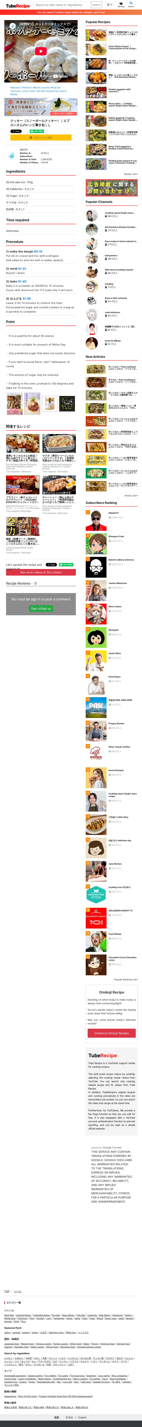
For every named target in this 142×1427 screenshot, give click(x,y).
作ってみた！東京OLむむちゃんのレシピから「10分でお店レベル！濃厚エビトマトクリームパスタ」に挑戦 (123, 446)
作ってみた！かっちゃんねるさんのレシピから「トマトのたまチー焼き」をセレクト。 (123, 420)
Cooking (109, 284)
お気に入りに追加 (43, 137)
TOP (6, 1291)
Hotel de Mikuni (113, 341)
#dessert (15, 87)
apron (24, 149)
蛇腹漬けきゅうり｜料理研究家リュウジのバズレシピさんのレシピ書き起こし (123, 133)
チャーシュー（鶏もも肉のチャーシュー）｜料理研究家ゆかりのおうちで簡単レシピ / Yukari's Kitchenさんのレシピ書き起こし (58, 499)
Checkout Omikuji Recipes (112, 1033)
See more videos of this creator (41, 572)
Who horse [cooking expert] (119, 270)
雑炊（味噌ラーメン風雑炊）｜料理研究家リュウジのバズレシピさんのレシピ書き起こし (22, 541)
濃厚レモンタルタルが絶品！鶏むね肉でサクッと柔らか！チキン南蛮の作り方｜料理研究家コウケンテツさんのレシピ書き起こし (22, 458)
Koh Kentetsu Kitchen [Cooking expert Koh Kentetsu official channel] (120, 227)
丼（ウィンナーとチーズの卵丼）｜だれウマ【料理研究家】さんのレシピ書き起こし (123, 62)
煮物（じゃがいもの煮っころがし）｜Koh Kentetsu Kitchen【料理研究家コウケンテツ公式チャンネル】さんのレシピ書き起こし (123, 76)
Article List (131, 495)
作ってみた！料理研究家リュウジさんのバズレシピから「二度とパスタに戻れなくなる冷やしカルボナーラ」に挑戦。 (123, 433)
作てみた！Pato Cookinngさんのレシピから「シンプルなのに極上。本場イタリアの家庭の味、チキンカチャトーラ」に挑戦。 (123, 381)
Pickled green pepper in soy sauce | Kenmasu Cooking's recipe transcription (123, 162)
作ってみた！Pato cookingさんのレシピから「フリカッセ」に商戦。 (123, 368)
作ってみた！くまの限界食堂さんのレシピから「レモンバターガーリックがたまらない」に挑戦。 (123, 459)
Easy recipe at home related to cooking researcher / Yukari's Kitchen (120, 241)
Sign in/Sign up (41, 608)
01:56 (27, 298)
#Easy (13, 94)
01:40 (22, 281)
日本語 (69, 1417)
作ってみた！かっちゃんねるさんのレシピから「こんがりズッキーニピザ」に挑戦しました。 (123, 472)
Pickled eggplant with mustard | (120, 90)
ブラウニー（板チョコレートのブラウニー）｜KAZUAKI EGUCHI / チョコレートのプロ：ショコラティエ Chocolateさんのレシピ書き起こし (22, 499)
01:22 (22, 268)
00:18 (38, 251)
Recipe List (130, 174)
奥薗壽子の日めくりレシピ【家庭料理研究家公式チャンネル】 (120, 327)
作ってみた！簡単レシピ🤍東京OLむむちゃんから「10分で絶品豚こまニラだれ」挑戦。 (123, 407)
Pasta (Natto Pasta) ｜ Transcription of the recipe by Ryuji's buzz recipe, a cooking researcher (122, 47)
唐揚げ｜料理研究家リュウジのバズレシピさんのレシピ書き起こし (123, 33)
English (82, 1417)
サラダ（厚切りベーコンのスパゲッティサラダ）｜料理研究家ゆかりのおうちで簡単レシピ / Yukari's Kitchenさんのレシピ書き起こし (59, 458)
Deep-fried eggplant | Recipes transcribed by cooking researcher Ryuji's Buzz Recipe (122, 148)
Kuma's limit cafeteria (116, 298)
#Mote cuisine (41, 87)
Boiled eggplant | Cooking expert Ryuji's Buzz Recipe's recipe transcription (123, 119)
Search (96, 4)
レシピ (17, 1291)
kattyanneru (111, 256)
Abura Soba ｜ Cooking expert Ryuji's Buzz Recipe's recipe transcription (123, 105)
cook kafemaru (112, 312)
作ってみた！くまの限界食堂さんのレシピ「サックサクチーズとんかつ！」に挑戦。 (123, 485)
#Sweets (27, 87)
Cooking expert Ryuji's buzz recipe (119, 213)
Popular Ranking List (125, 979)
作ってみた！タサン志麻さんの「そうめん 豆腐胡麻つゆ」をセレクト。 (123, 394)
